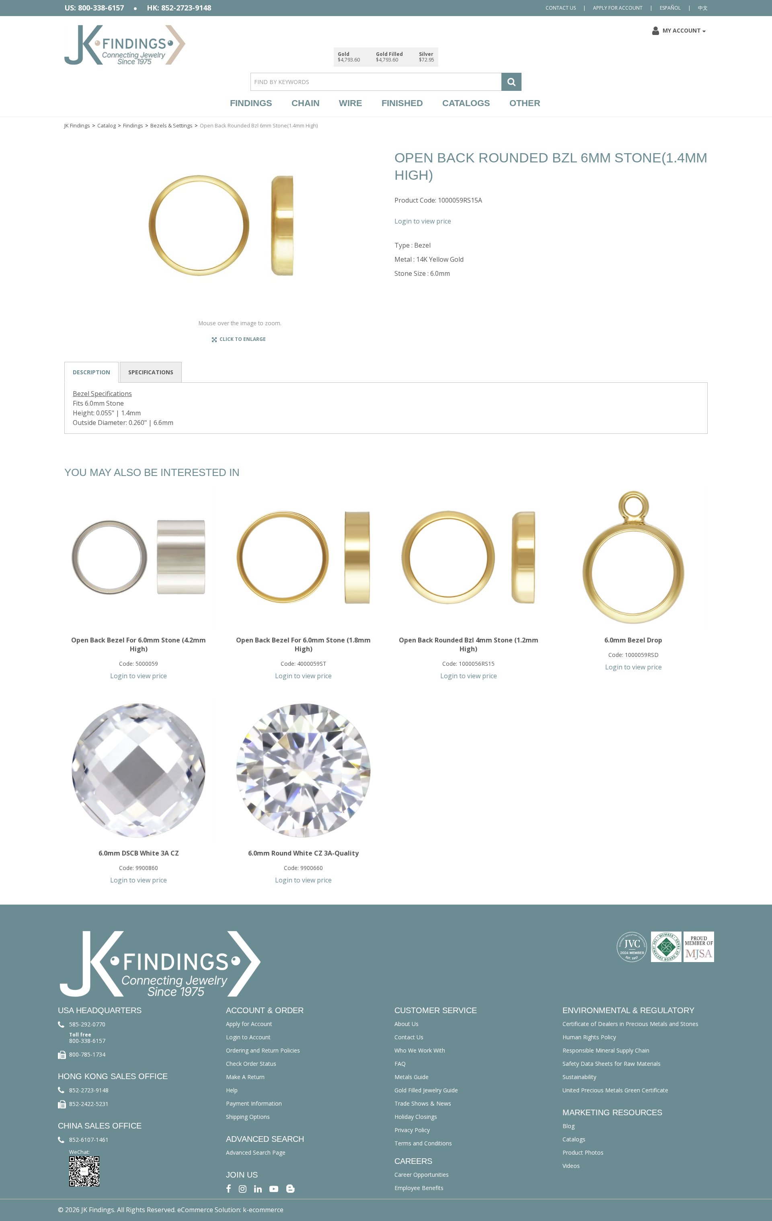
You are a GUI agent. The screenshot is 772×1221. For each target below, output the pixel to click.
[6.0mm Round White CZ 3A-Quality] (303, 770)
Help (232, 1090)
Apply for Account (618, 7)
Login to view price (422, 221)
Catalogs (466, 103)
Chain (306, 103)
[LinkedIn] (258, 1188)
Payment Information (254, 1103)
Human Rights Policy (589, 1037)
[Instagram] (242, 1188)
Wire (350, 103)
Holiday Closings (415, 1116)
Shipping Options (248, 1116)
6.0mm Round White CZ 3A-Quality (303, 853)
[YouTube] (273, 1188)
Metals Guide (411, 1077)
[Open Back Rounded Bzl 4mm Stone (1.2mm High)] (468, 557)
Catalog (106, 125)
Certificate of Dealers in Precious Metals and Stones (630, 1024)
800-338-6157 (87, 1041)
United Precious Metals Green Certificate (615, 1090)
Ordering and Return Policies (263, 1050)
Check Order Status (251, 1063)
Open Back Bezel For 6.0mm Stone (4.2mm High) (138, 644)
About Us (406, 1024)
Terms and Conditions (423, 1143)
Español (670, 7)
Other (524, 103)
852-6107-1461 (89, 1139)
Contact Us (561, 7)
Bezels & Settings (171, 125)
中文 (703, 7)
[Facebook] (228, 1188)
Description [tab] (91, 372)
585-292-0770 (87, 1024)
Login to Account (248, 1037)
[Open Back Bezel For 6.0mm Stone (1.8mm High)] (303, 557)
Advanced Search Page (255, 1152)
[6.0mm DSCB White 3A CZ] (138, 770)
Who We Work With (419, 1050)
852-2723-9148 (89, 1090)
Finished (402, 103)
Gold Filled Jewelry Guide (426, 1090)
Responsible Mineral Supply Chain (606, 1050)
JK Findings (77, 125)
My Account (681, 30)
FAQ (400, 1063)
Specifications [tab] (150, 372)
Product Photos (583, 1152)
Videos (571, 1166)
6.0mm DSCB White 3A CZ (139, 853)
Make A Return (245, 1077)
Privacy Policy (412, 1130)
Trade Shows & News (422, 1103)
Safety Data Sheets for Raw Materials (612, 1063)
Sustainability (579, 1077)
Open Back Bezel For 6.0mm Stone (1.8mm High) (303, 644)
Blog (569, 1126)
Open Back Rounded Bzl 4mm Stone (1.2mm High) (468, 644)
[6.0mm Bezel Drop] (633, 557)
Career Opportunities (421, 1174)
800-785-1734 (87, 1054)
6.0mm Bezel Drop (633, 640)
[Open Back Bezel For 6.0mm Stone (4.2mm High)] (138, 557)
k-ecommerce (263, 1209)
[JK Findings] (125, 45)
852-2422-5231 (89, 1104)
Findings (251, 103)
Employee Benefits (418, 1188)
